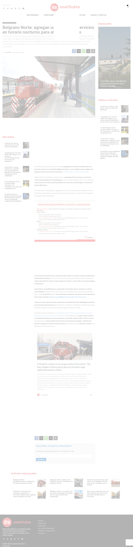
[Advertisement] (66, 27)
